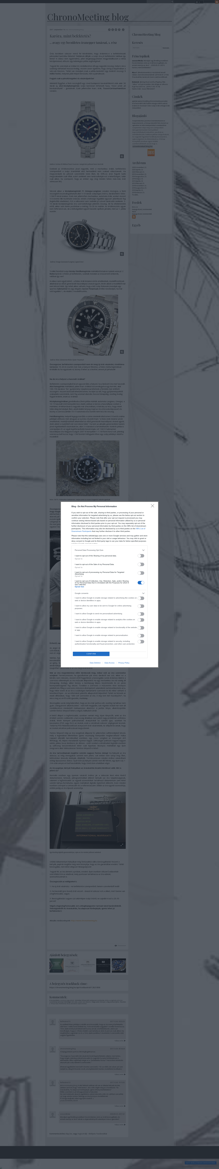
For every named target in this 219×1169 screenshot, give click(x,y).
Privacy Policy (123, 663)
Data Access (109, 663)
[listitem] (109, 550)
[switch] (141, 555)
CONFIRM (91, 654)
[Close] (153, 506)
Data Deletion (95, 663)
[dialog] (109, 584)
